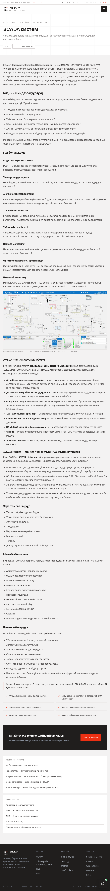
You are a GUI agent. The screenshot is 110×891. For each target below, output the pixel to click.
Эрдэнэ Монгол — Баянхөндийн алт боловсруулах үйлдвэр (34, 776)
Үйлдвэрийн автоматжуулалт (20, 805)
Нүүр (5, 22)
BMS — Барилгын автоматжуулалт (22, 811)
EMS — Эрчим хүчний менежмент (22, 816)
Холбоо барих (67, 870)
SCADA (39, 857)
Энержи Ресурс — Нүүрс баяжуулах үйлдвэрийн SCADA (32, 788)
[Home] (104, 9)
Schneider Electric (94, 857)
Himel (88, 875)
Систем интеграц (14, 822)
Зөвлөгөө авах (91, 738)
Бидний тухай (67, 857)
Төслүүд (65, 861)
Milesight (90, 870)
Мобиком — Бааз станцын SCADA (22, 765)
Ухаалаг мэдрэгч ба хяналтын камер (23, 827)
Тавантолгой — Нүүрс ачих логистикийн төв (27, 771)
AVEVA (89, 861)
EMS (38, 873)
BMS (38, 869)
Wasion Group (92, 866)
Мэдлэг (64, 866)
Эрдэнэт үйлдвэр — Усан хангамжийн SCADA (27, 782)
